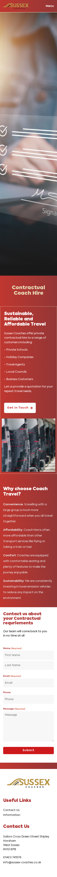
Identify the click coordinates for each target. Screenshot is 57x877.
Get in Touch (17, 407)
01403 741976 (12, 857)
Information (11, 815)
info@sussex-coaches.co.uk (22, 862)
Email (12, 676)
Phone (7, 692)
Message (14, 709)
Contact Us (11, 810)
